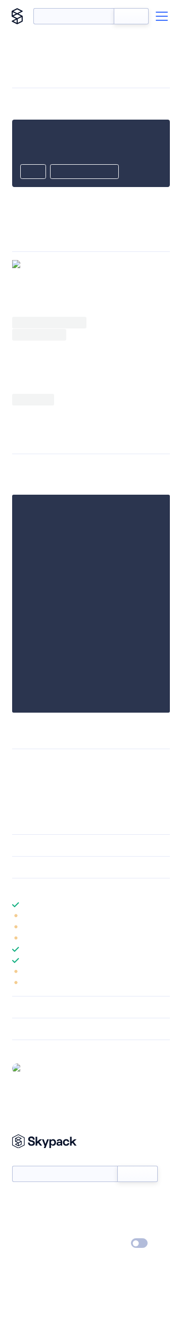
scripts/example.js (74, 468)
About (22, 1214)
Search (131, 16)
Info (163, 916)
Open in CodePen (84, 172)
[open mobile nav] (162, 16)
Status (103, 1199)
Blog (100, 1214)
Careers (24, 1229)
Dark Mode (109, 1243)
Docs (20, 1199)
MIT (19, 763)
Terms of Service (119, 1229)
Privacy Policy (33, 1243)
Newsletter (29, 1160)
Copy (33, 172)
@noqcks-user (49, 1068)
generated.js (49, 367)
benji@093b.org (128, 763)
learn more (85, 889)
